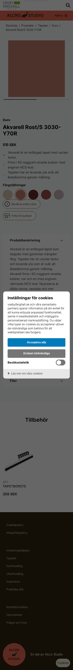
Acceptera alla (36, 342)
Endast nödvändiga (36, 353)
